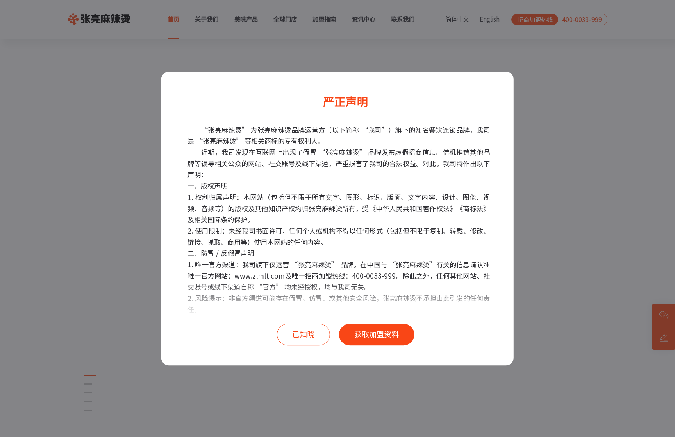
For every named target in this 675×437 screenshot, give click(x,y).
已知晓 (303, 334)
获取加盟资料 (376, 334)
